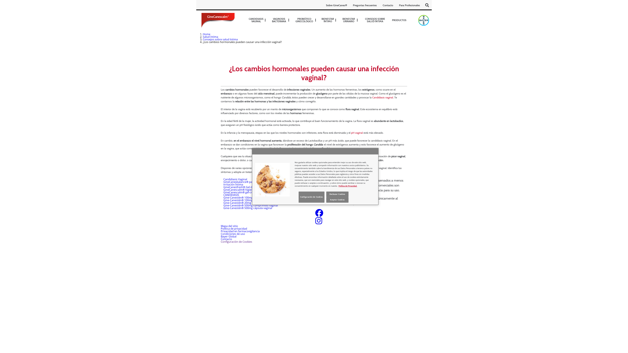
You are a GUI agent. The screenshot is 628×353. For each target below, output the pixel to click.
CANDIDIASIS (231, 195)
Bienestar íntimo (328, 20)
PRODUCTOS (399, 20)
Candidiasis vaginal (256, 20)
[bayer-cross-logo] (423, 20)
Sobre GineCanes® (336, 5)
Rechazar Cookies (337, 194)
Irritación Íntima (233, 184)
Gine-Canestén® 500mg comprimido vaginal (250, 205)
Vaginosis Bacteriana (279, 20)
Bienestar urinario (348, 20)
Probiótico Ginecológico (304, 20)
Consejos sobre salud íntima (375, 20)
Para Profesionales (409, 5)
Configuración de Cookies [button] (236, 242)
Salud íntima (210, 37)
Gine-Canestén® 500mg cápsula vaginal (247, 208)
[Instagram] (318, 223)
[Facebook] (319, 215)
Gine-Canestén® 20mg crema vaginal (246, 203)
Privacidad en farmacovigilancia (240, 231)
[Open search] (427, 5)
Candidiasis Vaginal (235, 179)
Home (206, 34)
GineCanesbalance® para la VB (242, 182)
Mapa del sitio (229, 226)
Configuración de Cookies (311, 197)
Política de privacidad (234, 228)
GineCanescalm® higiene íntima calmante (249, 190)
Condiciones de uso (233, 234)
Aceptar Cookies (337, 200)
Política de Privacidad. (348, 186)
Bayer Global (228, 236)
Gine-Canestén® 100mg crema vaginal (246, 197)
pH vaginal (357, 132)
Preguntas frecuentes (365, 5)
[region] (315, 176)
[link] (265, 20)
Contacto (388, 5)
